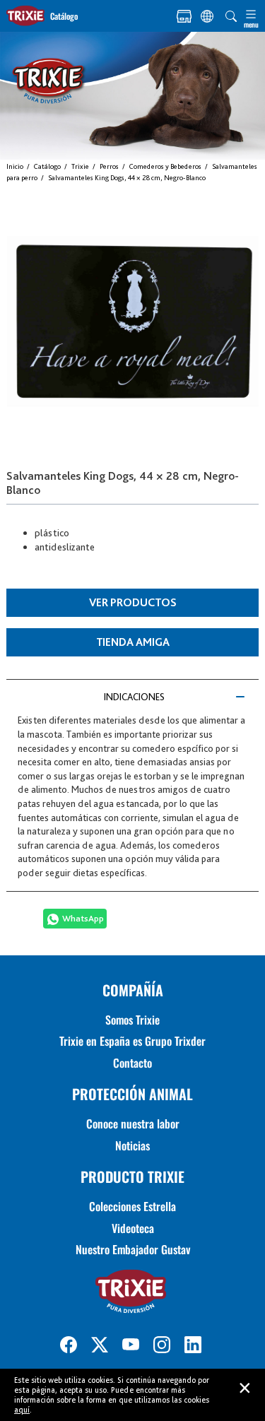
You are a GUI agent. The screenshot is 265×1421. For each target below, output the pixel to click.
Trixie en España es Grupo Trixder (132, 1040)
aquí (22, 1410)
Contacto (132, 1062)
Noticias (132, 1145)
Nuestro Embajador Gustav (133, 1249)
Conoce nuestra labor (132, 1123)
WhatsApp (83, 918)
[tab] (132, 696)
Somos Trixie (132, 1019)
